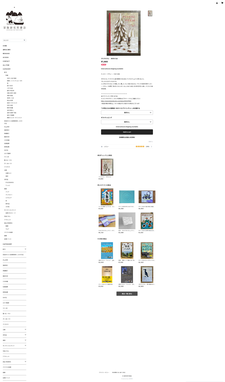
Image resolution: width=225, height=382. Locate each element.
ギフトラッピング (106, 117)
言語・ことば (10, 98)
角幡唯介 (6, 133)
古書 (5, 170)
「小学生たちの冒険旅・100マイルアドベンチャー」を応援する (120, 108)
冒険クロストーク (10, 213)
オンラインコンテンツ (10, 210)
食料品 (7, 203)
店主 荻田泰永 (8, 223)
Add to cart (127, 132)
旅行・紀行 (10, 85)
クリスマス (7, 167)
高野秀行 (6, 130)
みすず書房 (7, 153)
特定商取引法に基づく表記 (118, 372)
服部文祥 (6, 137)
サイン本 (6, 157)
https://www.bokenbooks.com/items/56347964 (116, 101)
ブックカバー (9, 194)
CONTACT (6, 61)
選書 (5, 235)
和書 (7, 75)
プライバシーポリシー (104, 372)
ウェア (7, 229)
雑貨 (5, 189)
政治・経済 (10, 100)
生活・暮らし (10, 110)
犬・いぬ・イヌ (8, 163)
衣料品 (6, 179)
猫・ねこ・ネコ (8, 160)
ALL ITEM (6, 65)
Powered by (125, 378)
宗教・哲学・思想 (11, 93)
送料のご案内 (6, 49)
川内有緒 (6, 140)
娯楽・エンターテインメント (14, 117)
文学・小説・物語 (11, 78)
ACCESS (6, 57)
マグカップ (9, 197)
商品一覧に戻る (127, 294)
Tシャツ (8, 185)
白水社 (6, 150)
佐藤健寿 (6, 143)
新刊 (5, 72)
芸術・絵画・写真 (11, 112)
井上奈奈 (6, 127)
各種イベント (7, 239)
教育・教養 (10, 108)
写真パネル (7, 216)
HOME (5, 46)
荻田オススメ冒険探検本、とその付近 (13, 254)
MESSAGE (6, 53)
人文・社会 (10, 88)
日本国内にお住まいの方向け (127, 137)
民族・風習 (10, 95)
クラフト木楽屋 (8, 232)
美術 (7, 176)
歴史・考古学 (10, 90)
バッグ (7, 191)
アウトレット (7, 219)
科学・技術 (10, 105)
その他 (7, 206)
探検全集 (6, 147)
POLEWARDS (10, 182)
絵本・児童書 (10, 115)
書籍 (7, 226)
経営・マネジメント (12, 103)
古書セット (9, 173)
